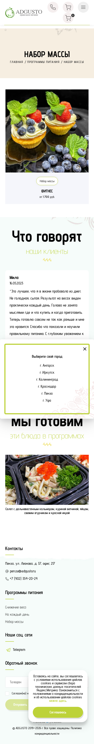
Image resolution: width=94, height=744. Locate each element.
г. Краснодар (47, 386)
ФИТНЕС (47, 191)
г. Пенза (47, 393)
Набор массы (47, 181)
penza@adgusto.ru (22, 571)
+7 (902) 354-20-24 (23, 578)
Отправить (20, 704)
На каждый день (17, 614)
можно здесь (57, 701)
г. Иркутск (47, 372)
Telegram (18, 649)
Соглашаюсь (58, 712)
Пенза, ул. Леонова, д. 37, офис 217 (30, 563)
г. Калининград (47, 379)
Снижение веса (15, 607)
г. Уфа (47, 400)
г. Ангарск (47, 365)
